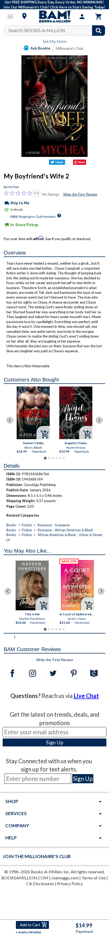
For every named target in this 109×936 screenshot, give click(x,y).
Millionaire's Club (69, 48)
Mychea (13, 187)
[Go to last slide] (10, 420)
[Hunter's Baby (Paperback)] (33, 413)
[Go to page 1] (45, 458)
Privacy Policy (70, 883)
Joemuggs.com (65, 877)
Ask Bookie (40, 48)
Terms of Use (93, 877)
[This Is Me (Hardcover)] (32, 585)
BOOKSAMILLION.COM (24, 877)
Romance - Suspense (54, 525)
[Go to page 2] (49, 458)
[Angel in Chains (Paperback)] (75, 413)
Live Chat (86, 695)
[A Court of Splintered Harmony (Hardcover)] (77, 585)
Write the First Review (80, 194)
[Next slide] (99, 420)
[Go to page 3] (53, 458)
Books (11, 525)
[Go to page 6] (64, 458)
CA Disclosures (40, 883)
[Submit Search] (98, 30)
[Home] (54, 17)
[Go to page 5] (60, 458)
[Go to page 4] (56, 458)
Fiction (27, 525)
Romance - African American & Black (65, 530)
